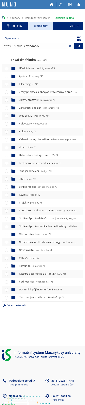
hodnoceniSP (36, 281)
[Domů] (51, 4)
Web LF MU (34, 115)
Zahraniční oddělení (39, 107)
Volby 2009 (33, 123)
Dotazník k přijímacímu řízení (40, 289)
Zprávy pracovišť (37, 100)
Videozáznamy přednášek (50, 139)
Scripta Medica (38, 186)
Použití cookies (61, 395)
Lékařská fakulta (64, 18)
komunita (32, 265)
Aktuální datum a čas (62, 384)
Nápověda (15, 395)
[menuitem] (73, 26)
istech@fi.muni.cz (18, 384)
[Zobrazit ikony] (79, 38)
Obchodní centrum (35, 234)
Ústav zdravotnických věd (38, 155)
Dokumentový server (37, 18)
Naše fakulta (35, 250)
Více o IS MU (20, 357)
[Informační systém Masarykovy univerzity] (9, 4)
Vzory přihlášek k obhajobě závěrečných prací (49, 92)
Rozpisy (29, 194)
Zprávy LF (31, 76)
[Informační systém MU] (3, 17)
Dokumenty (40, 26)
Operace (10, 38)
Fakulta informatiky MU (52, 357)
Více (72, 26)
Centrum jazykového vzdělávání (41, 297)
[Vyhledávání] (60, 4)
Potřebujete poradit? (22, 380)
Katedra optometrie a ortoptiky (43, 273)
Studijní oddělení (35, 171)
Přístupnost (57, 399)
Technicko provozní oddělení (40, 163)
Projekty (30, 202)
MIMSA (29, 258)
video (27, 147)
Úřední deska (37, 68)
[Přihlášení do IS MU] (78, 4)
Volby (27, 131)
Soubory (15, 18)
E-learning (28, 84)
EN (69, 4)
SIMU (27, 179)
